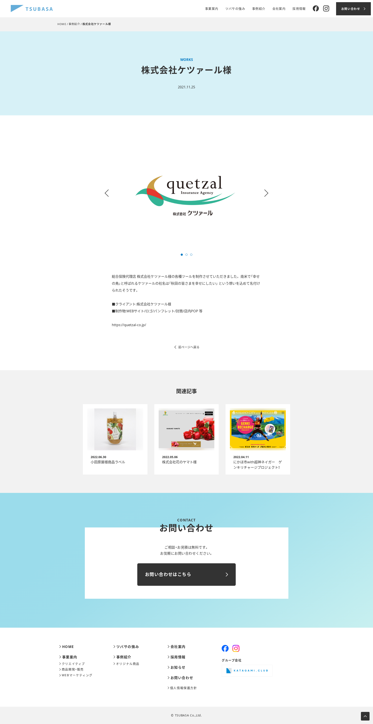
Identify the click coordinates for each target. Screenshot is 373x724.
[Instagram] (326, 8)
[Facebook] (316, 8)
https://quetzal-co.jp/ (129, 324)
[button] (182, 255)
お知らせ (178, 667)
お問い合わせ (182, 678)
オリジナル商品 (127, 663)
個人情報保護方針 (183, 687)
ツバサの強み (235, 8)
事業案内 (211, 8)
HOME (61, 24)
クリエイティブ (73, 663)
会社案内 (279, 8)
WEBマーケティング (77, 675)
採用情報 (299, 8)
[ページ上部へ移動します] (365, 716)
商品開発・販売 (73, 669)
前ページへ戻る (188, 347)
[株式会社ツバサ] (32, 9)
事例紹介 (259, 8)
